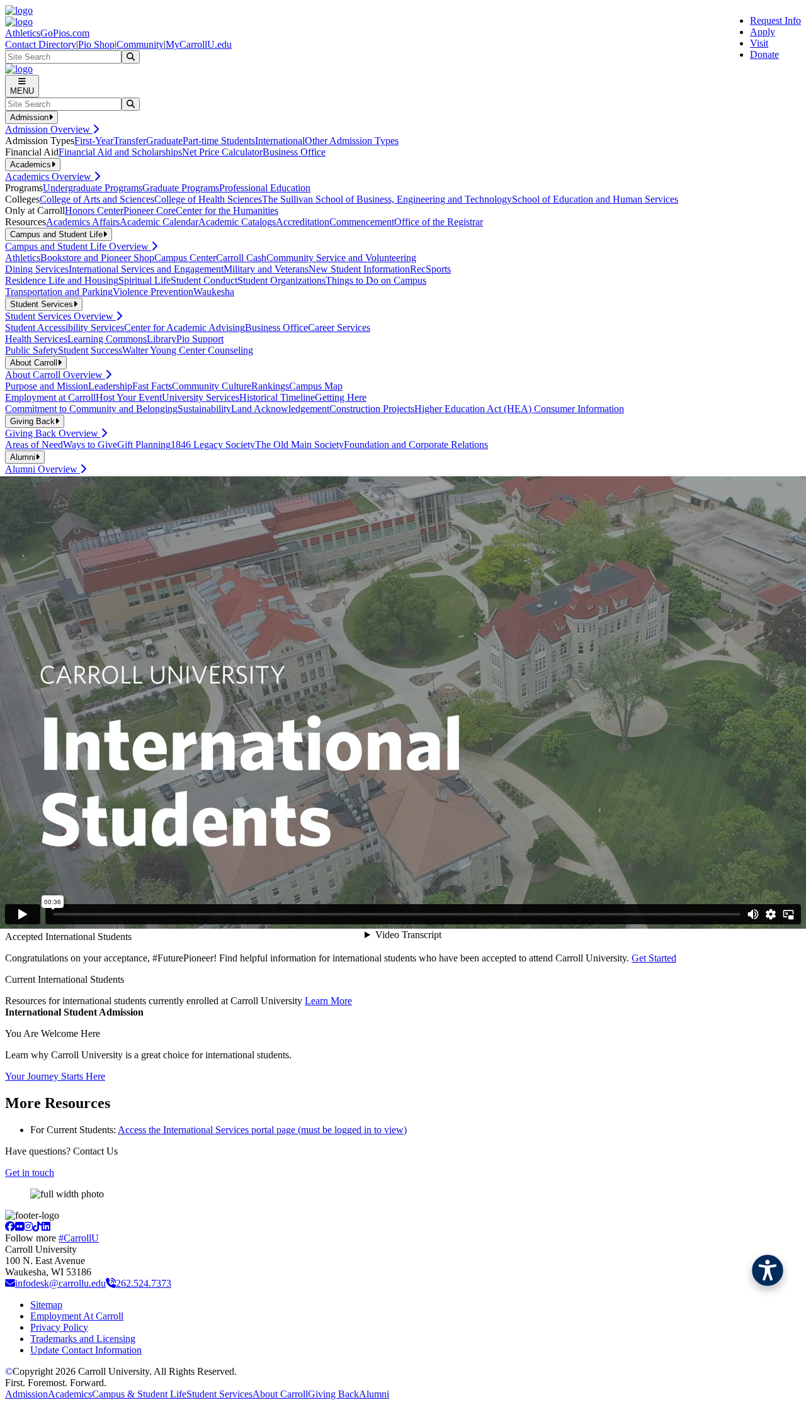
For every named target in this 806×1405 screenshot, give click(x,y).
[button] (767, 1270)
